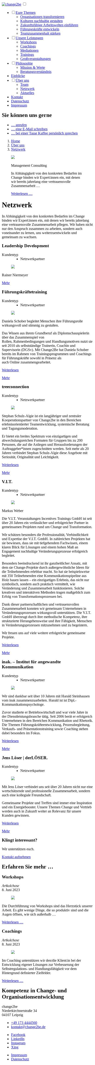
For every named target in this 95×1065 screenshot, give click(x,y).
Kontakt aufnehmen (16, 857)
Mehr (6, 283)
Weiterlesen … (22, 194)
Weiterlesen (10, 370)
